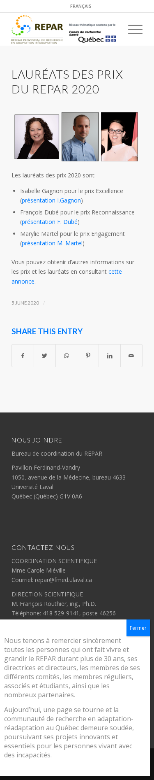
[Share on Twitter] (44, 356)
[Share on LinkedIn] (109, 356)
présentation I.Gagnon (51, 200)
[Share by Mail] (131, 356)
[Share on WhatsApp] (66, 356)
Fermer (138, 627)
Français (81, 6)
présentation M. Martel (52, 243)
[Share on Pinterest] (88, 356)
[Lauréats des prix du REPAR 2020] (77, 136)
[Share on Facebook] (23, 356)
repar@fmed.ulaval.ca (63, 580)
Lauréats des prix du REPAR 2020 (67, 81)
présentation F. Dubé (50, 222)
